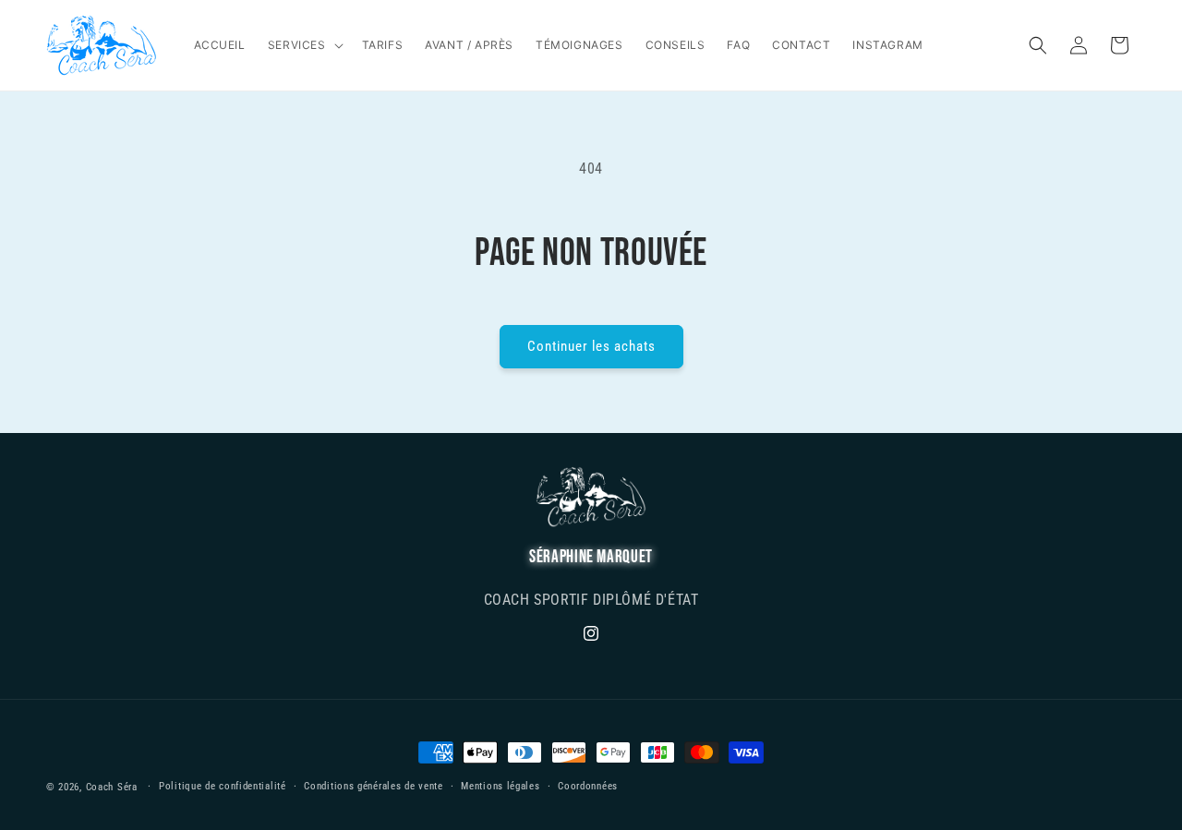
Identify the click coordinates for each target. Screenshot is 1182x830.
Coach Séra (112, 787)
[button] (304, 45)
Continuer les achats (591, 346)
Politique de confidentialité (222, 786)
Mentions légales (500, 786)
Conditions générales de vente (373, 786)
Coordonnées (588, 786)
